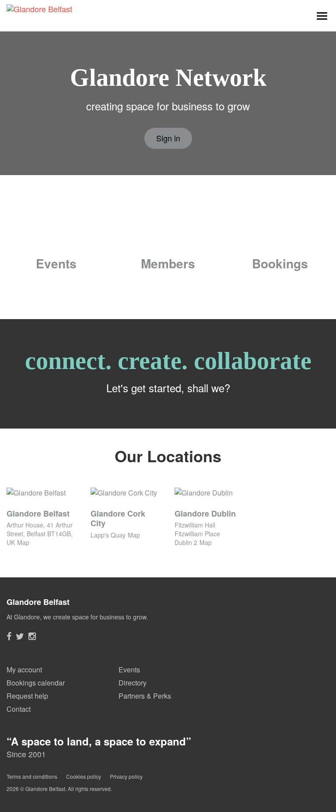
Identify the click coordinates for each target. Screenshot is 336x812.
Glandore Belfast (38, 513)
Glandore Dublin (205, 513)
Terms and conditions (32, 776)
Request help (27, 696)
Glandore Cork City (118, 518)
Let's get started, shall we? (168, 387)
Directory (133, 683)
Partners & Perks (145, 696)
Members (168, 263)
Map (23, 542)
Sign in (168, 138)
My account (24, 669)
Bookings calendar (36, 683)
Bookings (280, 263)
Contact (19, 709)
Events (56, 263)
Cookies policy (83, 776)
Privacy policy (126, 776)
